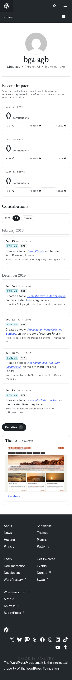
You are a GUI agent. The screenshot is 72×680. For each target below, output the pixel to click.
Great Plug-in (35, 251)
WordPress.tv (15, 580)
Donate (44, 573)
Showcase (44, 526)
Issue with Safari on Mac (42, 400)
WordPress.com (17, 592)
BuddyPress (14, 613)
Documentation (15, 566)
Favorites (13, 427)
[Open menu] (66, 6)
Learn (8, 559)
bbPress (11, 606)
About (8, 526)
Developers (12, 573)
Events (42, 566)
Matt (9, 599)
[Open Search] (54, 6)
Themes (42, 533)
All (16, 218)
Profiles (8, 17)
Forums (27, 218)
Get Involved (46, 559)
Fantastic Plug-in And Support (46, 296)
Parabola (14, 496)
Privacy (9, 546)
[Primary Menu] (63, 16)
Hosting (9, 540)
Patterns (43, 546)
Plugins (42, 540)
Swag (43, 580)
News (8, 533)
